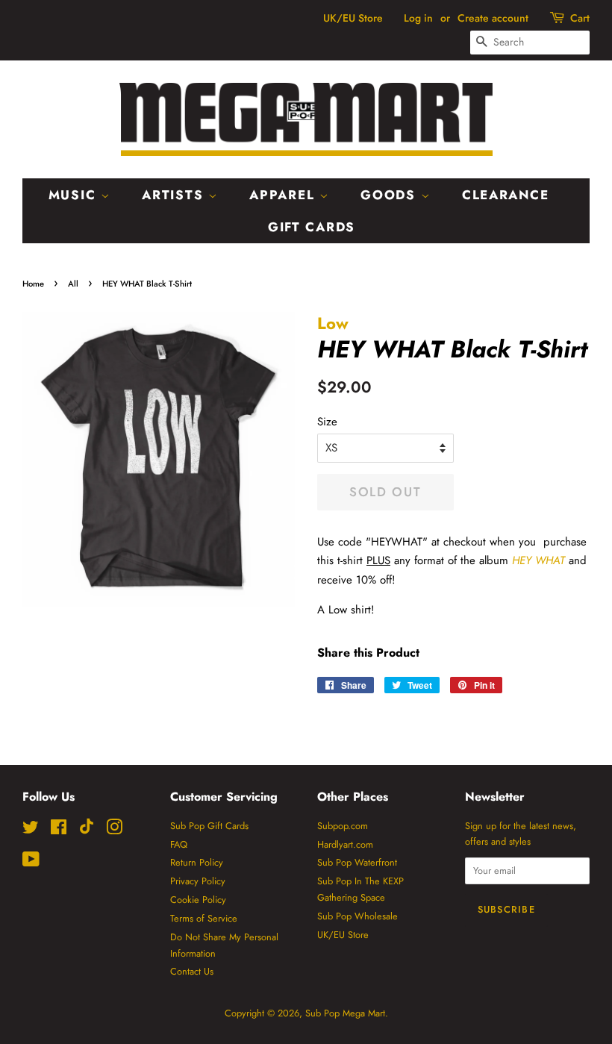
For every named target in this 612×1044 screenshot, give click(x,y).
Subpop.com (342, 826)
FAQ (178, 844)
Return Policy (196, 862)
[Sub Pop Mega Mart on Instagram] (114, 830)
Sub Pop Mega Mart (345, 1013)
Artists (175, 195)
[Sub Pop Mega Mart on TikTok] (86, 831)
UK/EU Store (353, 17)
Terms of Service (203, 918)
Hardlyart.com (345, 844)
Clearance (505, 195)
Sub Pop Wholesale (357, 916)
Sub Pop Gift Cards (209, 826)
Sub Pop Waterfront (357, 862)
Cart (580, 17)
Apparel (284, 195)
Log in (418, 17)
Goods (390, 195)
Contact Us (191, 971)
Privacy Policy (197, 881)
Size (327, 421)
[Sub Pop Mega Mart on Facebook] (58, 830)
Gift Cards (311, 227)
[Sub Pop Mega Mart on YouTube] (31, 862)
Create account (493, 17)
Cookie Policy (198, 900)
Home (33, 284)
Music (75, 195)
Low (333, 323)
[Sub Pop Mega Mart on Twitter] (30, 830)
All (73, 284)
